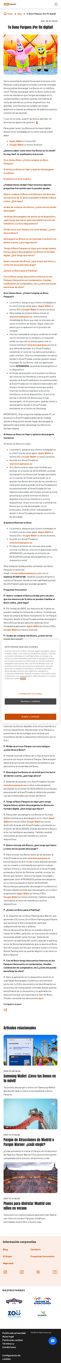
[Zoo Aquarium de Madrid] (14, 1314)
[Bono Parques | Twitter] (38, 1272)
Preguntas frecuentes (42, 1256)
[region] (30, 682)
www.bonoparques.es (20, 463)
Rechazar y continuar (30, 701)
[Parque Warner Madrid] (14, 1300)
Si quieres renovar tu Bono (17, 178)
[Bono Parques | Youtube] (55, 1272)
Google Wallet (16, 144)
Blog (5, 1249)
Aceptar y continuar (30, 716)
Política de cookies (12, 1340)
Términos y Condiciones (9, 1345)
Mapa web (8, 1263)
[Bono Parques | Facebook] (21, 1272)
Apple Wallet (16, 141)
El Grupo (7, 1256)
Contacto (35, 1249)
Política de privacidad (14, 1333)
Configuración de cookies (11, 1357)
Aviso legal (8, 1336)
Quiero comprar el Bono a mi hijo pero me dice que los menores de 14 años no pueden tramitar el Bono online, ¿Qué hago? (30, 197)
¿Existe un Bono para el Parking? (20, 270)
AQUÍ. (23, 679)
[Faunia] (42, 1314)
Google (29, 309)
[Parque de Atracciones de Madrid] (42, 1300)
